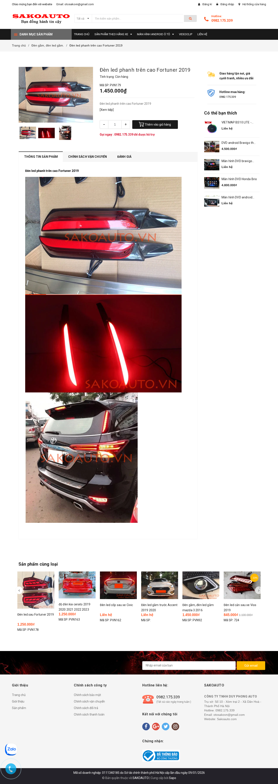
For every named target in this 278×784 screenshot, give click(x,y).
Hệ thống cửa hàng (254, 4)
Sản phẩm (19, 708)
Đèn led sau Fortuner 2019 (35, 614)
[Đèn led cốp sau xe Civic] (118, 585)
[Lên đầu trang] (270, 773)
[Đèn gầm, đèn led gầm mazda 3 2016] (200, 585)
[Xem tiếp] (107, 109)
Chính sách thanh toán (89, 714)
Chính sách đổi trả (86, 708)
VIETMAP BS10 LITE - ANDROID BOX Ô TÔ (237, 123)
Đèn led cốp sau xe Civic (116, 605)
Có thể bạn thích (220, 113)
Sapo (172, 778)
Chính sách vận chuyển (89, 701)
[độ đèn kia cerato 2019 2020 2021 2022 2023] (77, 585)
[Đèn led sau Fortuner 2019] (35, 590)
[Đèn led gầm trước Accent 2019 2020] (159, 585)
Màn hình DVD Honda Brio (239, 179)
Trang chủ (19, 695)
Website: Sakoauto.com (220, 719)
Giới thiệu (18, 701)
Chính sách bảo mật (87, 695)
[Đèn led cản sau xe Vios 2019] (242, 585)
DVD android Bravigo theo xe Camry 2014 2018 (239, 143)
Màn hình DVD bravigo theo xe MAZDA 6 (237, 161)
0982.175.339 (222, 20)
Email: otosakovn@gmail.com (75, 4)
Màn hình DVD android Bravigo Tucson (237, 198)
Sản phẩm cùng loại (38, 564)
